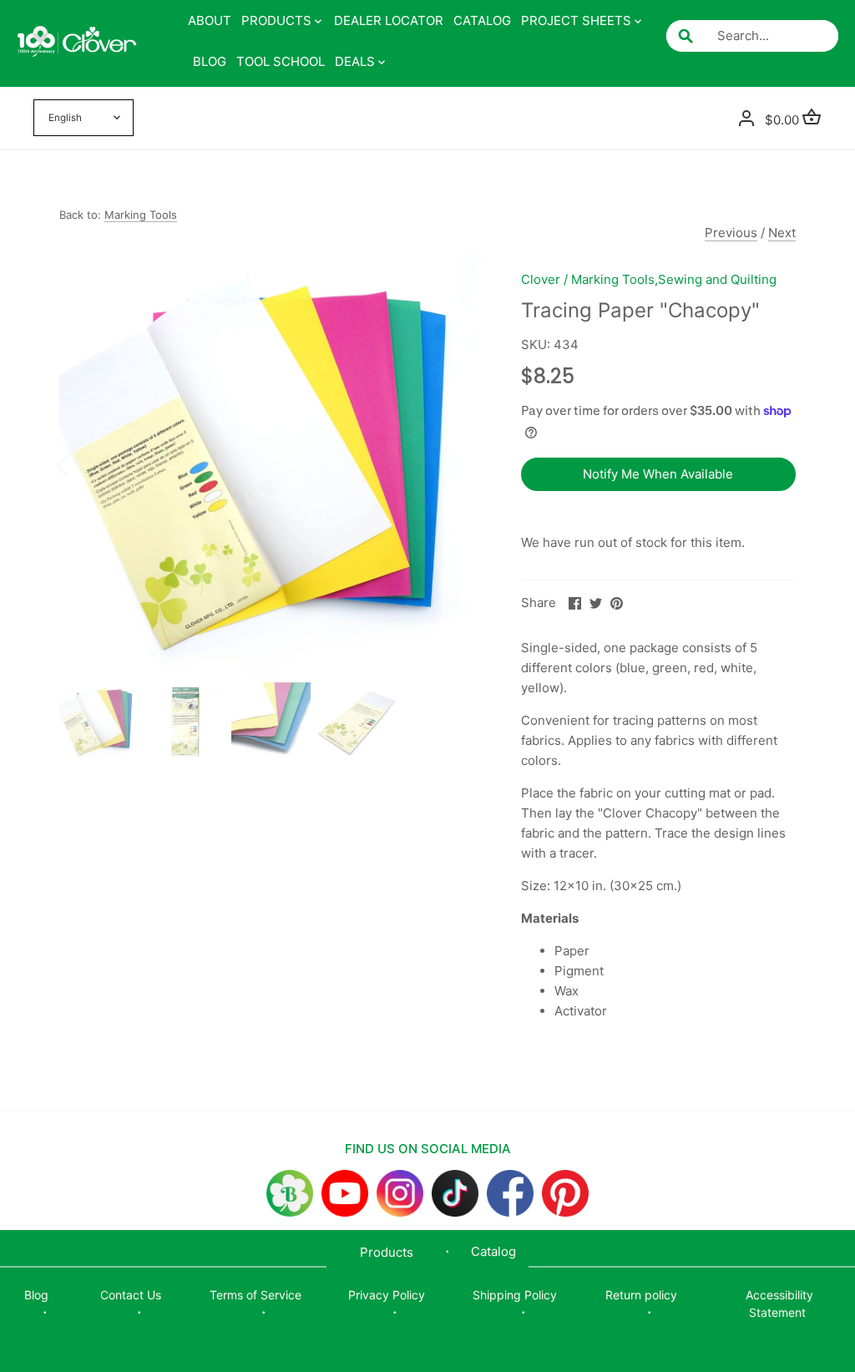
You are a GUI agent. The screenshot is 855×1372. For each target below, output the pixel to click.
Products (386, 1252)
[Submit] (685, 36)
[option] (270, 465)
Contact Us (130, 1295)
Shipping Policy (515, 1295)
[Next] (456, 464)
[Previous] (84, 464)
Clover (540, 279)
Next (782, 232)
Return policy (641, 1295)
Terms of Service (255, 1295)
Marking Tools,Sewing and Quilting (674, 279)
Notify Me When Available (658, 474)
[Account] (746, 118)
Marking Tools (140, 214)
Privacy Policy (386, 1295)
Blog (36, 1295)
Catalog (493, 1251)
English (65, 118)
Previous (731, 232)
